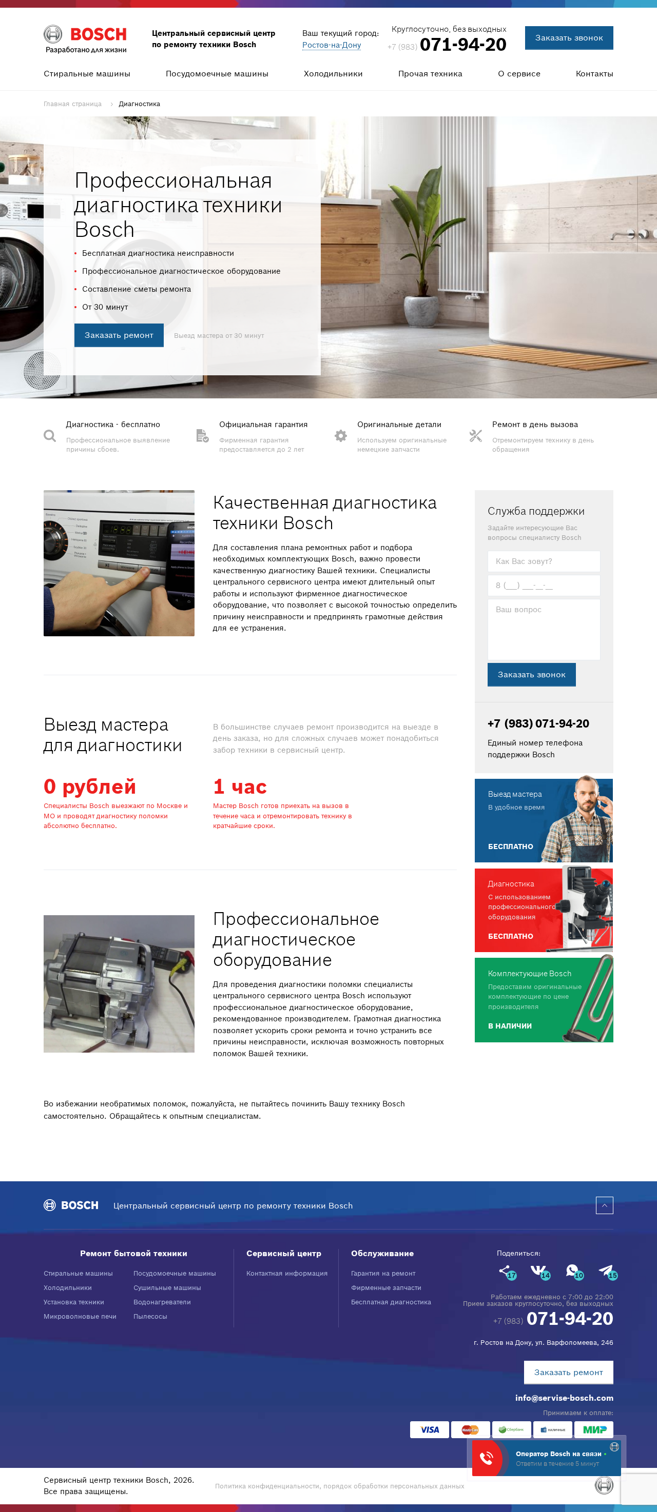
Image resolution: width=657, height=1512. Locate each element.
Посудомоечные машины (217, 73)
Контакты (594, 73)
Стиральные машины (87, 73)
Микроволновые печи (80, 1316)
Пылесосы (150, 1316)
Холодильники (333, 73)
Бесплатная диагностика (391, 1302)
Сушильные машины (167, 1287)
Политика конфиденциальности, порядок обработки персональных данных (340, 1486)
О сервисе (519, 73)
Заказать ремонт (119, 335)
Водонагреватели (162, 1302)
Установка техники (74, 1302)
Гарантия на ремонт (383, 1273)
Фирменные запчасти (386, 1287)
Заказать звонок (569, 37)
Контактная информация (287, 1273)
